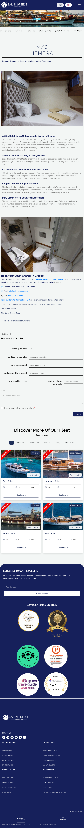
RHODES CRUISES (8, 755)
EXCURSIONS (6, 792)
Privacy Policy (78, 811)
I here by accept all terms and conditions (19, 408)
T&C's (71, 811)
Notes (3, 390)
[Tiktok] (20, 737)
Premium (47, 443)
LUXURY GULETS (49, 765)
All (11, 443)
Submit (78, 414)
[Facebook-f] (3, 737)
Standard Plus (34, 443)
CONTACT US (47, 787)
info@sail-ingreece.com (18, 291)
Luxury (57, 443)
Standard (20, 443)
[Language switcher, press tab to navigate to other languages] (68, 5)
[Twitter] (12, 737)
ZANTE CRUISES (7, 765)
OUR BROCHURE (48, 782)
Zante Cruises (57, 279)
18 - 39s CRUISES (7, 760)
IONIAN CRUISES (7, 750)
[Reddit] (24, 737)
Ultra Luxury (69, 443)
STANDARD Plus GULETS (51, 755)
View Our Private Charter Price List (15, 300)
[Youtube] (16, 737)
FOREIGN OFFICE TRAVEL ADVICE (54, 792)
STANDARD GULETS (50, 750)
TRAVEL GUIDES (7, 782)
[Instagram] (7, 737)
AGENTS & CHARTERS (50, 777)
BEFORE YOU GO (7, 777)
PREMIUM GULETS (49, 760)
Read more (21, 495)
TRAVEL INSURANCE (9, 787)
